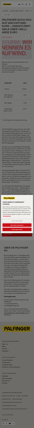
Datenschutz (7, 216)
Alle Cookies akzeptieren (17, 225)
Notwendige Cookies (17, 229)
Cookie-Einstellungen (17, 220)
